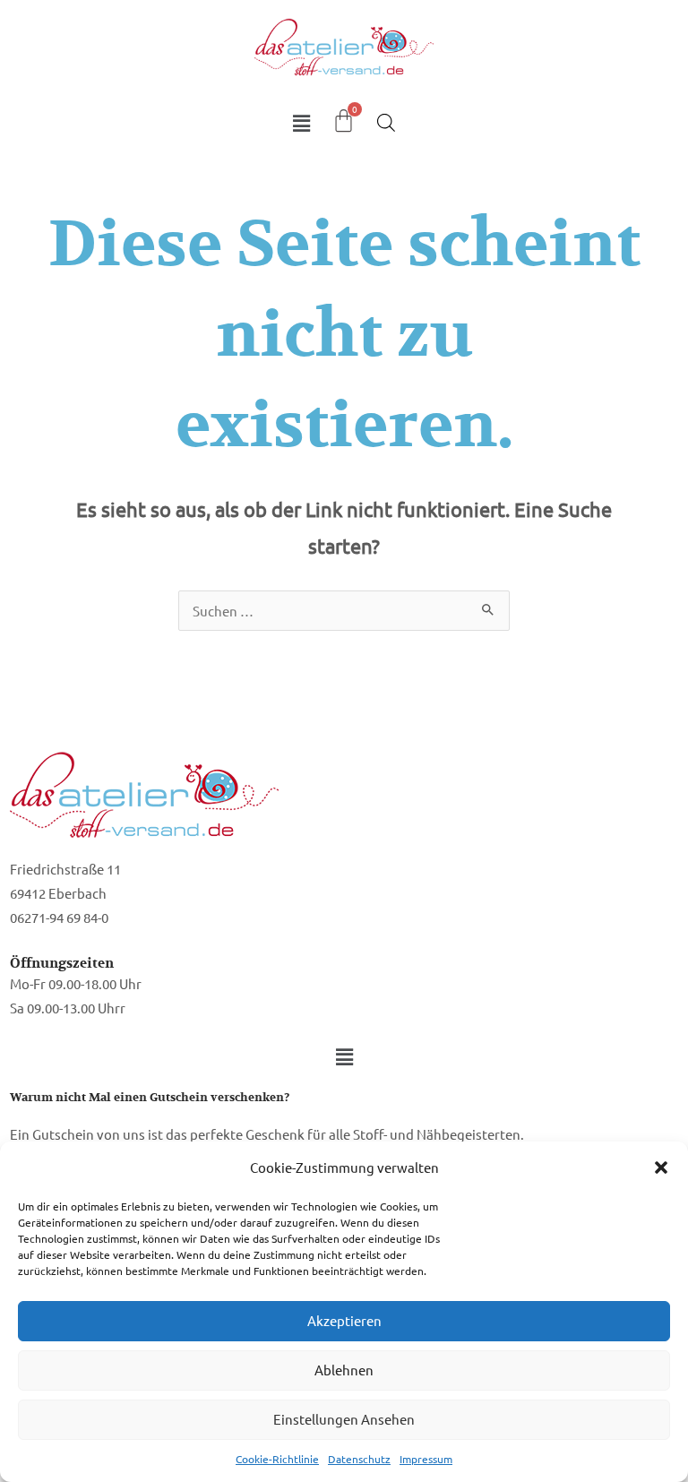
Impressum (426, 1459)
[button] (661, 1167)
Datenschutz (359, 1459)
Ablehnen (344, 1369)
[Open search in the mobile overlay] (386, 122)
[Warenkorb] (343, 120)
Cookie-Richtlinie (277, 1459)
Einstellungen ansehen (344, 1418)
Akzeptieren (344, 1320)
